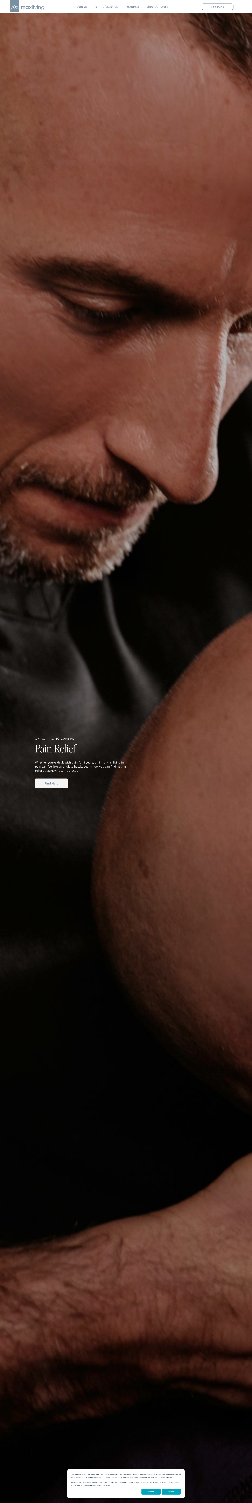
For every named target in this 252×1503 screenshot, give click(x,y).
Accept (151, 1491)
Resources (132, 7)
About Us (81, 7)
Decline (171, 1491)
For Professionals (106, 7)
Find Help (51, 783)
